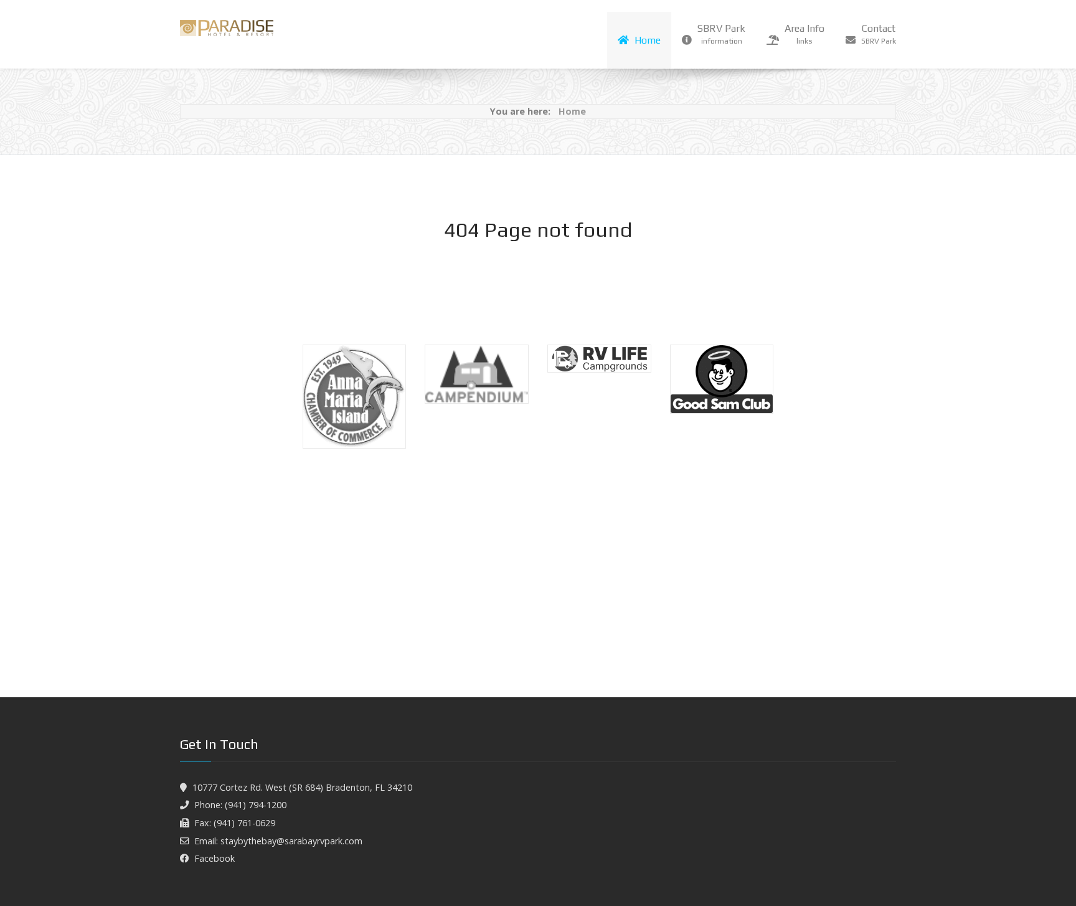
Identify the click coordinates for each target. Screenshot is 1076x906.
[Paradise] (226, 28)
